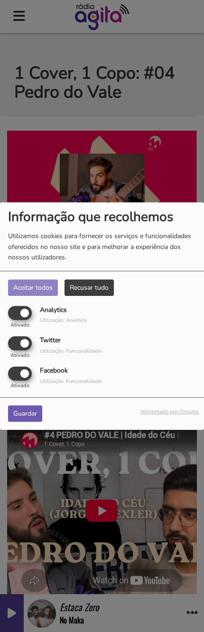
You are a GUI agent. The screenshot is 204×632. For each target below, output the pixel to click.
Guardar (25, 413)
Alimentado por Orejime (169, 412)
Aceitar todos (33, 287)
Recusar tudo (89, 287)
